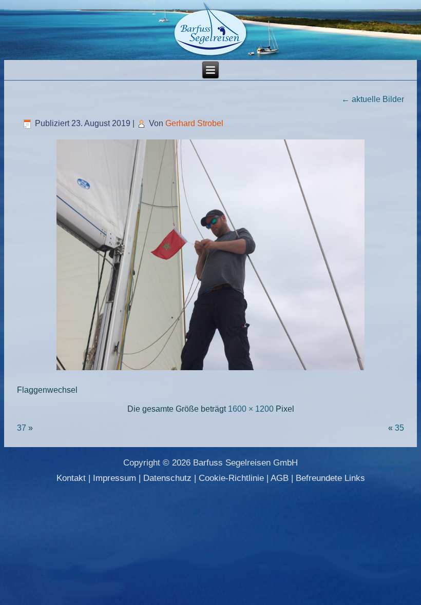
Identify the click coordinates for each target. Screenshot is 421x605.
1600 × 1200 (251, 409)
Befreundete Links (330, 478)
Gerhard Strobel (194, 123)
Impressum (114, 478)
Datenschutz (167, 478)
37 (21, 428)
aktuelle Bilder (372, 99)
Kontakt (71, 478)
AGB (280, 478)
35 (399, 428)
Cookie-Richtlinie (231, 478)
